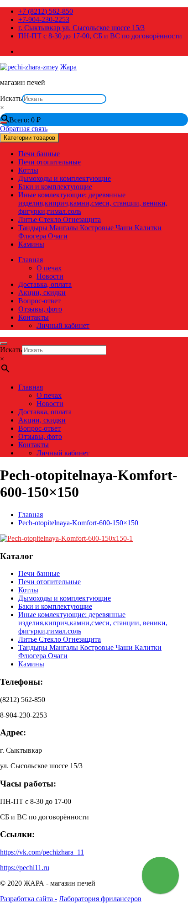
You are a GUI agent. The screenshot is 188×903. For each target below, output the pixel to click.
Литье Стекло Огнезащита (59, 219)
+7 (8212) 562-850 (45, 11)
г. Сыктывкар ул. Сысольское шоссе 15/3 (81, 28)
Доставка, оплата (45, 284)
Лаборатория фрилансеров (100, 899)
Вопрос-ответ (39, 301)
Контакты (33, 317)
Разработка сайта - (28, 899)
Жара (68, 67)
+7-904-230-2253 (43, 19)
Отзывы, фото (40, 309)
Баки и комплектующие (55, 186)
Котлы (28, 170)
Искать (11, 98)
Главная (30, 260)
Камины (31, 244)
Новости (50, 276)
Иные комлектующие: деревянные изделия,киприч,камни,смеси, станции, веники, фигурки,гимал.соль (92, 203)
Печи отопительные (49, 162)
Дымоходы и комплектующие (64, 178)
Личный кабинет (63, 325)
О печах (49, 268)
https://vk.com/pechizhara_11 (42, 852)
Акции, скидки (42, 292)
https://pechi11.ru (24, 867)
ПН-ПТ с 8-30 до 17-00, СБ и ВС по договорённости (100, 36)
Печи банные (39, 154)
